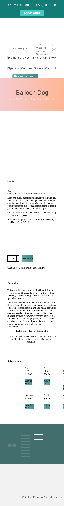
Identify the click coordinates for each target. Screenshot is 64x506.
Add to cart (27, 258)
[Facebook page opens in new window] (54, 47)
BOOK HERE (32, 13)
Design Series (25, 267)
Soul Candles (39, 267)
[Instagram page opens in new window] (54, 51)
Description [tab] (12, 283)
